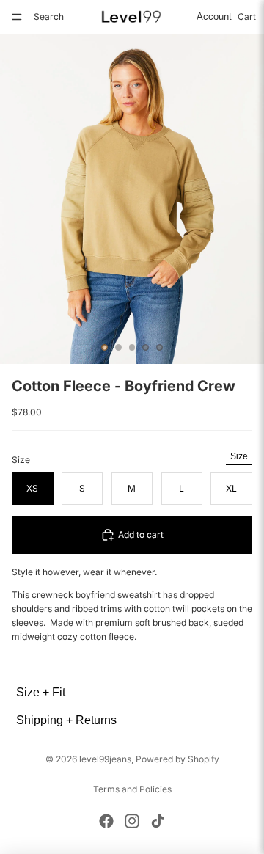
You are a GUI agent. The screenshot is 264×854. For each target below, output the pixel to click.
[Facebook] (106, 821)
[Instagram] (132, 821)
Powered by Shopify (177, 758)
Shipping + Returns (66, 720)
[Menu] (17, 17)
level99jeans (105, 758)
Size (239, 456)
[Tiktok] (157, 821)
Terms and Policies (132, 789)
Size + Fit (40, 692)
